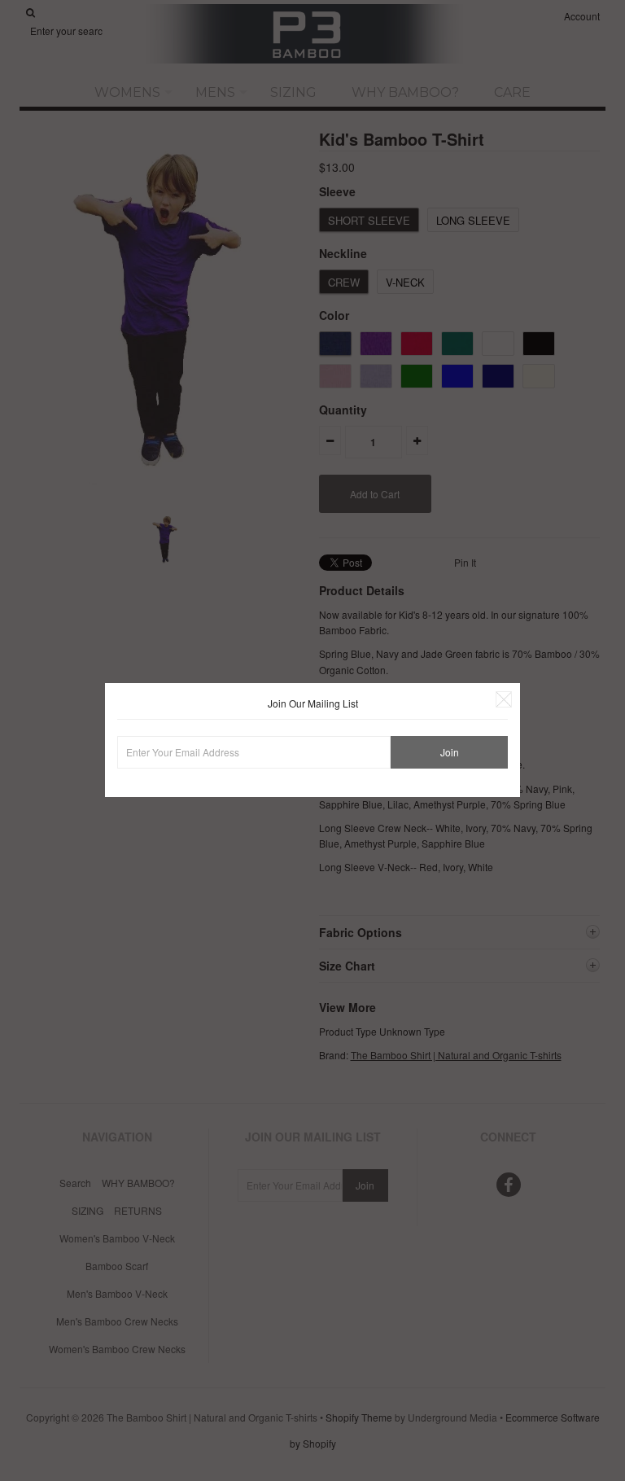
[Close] (504, 699)
